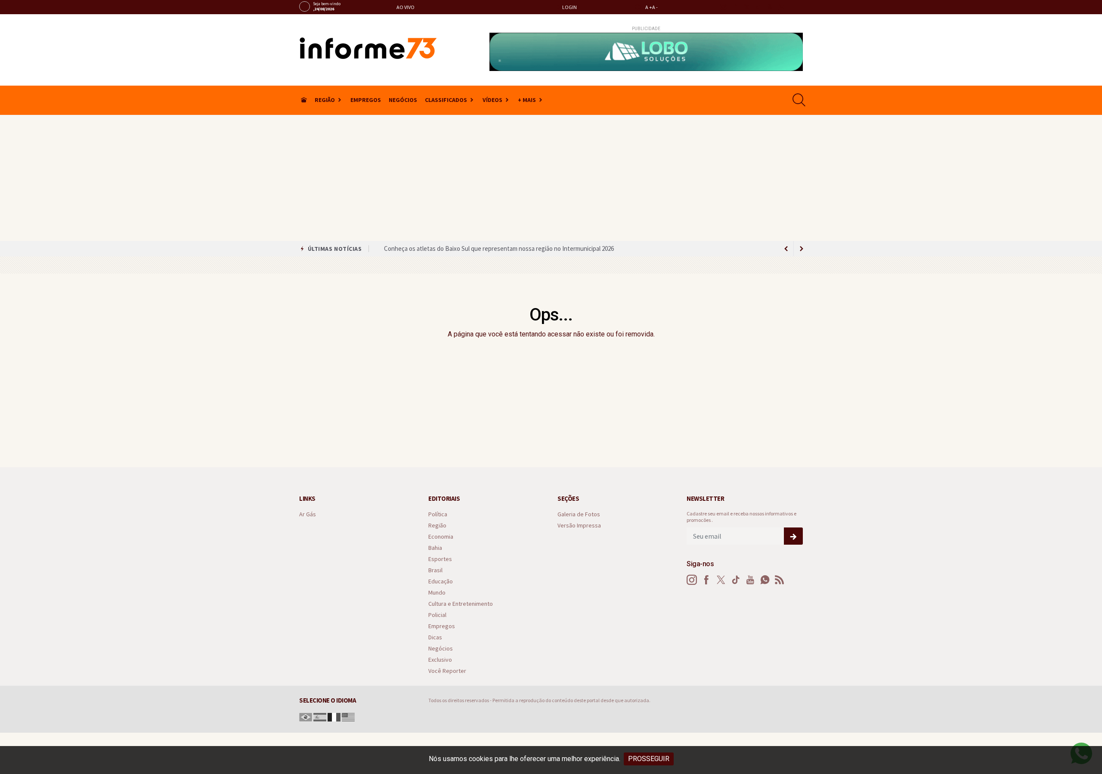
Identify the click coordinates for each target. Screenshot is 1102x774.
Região (325, 100)
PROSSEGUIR (648, 759)
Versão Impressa (579, 525)
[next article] (786, 248)
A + (648, 7)
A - (655, 7)
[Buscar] (800, 100)
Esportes (440, 559)
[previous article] (801, 248)
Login (569, 7)
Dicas (435, 637)
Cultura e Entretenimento (460, 603)
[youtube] (769, 7)
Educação (440, 581)
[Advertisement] (551, 176)
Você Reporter (447, 671)
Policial (437, 615)
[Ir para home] (304, 100)
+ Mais (527, 100)
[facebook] (734, 7)
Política (437, 514)
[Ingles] (348, 716)
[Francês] (334, 716)
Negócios (403, 100)
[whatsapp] (781, 7)
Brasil (435, 570)
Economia (440, 536)
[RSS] (779, 580)
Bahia (435, 548)
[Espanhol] (319, 716)
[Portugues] (305, 716)
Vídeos (492, 100)
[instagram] (723, 7)
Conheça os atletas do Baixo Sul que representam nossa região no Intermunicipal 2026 (499, 248)
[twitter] (746, 7)
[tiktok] (758, 7)
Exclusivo (440, 659)
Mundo (437, 592)
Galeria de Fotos (578, 514)
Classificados (446, 100)
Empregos (365, 100)
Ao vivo (405, 7)
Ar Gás (307, 514)
